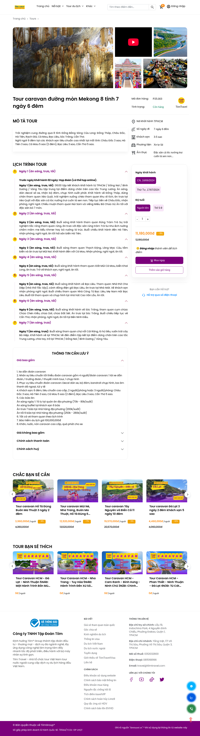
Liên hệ (88, 662)
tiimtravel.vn (136, 727)
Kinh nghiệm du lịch (95, 634)
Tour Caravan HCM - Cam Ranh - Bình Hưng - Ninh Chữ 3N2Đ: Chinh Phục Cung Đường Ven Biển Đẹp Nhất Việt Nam (122, 586)
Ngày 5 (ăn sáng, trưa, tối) (35, 275)
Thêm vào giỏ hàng (159, 270)
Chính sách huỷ (28, 449)
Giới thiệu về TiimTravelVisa (99, 657)
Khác (89, 6)
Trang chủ (43, 6)
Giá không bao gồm (31, 432)
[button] (63, 6)
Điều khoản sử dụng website (100, 675)
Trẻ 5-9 (158, 208)
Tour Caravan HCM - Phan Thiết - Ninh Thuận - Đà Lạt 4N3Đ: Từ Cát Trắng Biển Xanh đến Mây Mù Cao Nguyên (166, 586)
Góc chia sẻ (90, 629)
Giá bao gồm (26, 360)
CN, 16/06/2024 (146, 180)
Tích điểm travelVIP (95, 694)
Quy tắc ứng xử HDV (95, 703)
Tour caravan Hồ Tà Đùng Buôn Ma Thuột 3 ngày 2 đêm (33, 510)
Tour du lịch (73, 6)
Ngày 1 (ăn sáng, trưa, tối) (35, 171)
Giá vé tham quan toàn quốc (99, 625)
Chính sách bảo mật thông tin (100, 680)
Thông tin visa (92, 639)
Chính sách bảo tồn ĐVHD (98, 708)
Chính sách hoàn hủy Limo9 (99, 699)
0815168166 (150, 660)
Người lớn (143, 208)
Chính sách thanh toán (33, 441)
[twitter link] (162, 681)
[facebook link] (131, 681)
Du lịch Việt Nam (93, 643)
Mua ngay (159, 260)
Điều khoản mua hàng (96, 685)
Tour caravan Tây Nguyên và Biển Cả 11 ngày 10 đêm (120, 510)
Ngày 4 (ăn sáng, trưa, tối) (35, 257)
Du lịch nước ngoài (94, 648)
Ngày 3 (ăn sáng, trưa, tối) (35, 239)
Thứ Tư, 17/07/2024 (148, 189)
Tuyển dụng (90, 653)
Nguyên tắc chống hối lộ (97, 689)
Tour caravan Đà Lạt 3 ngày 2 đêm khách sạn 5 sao (166, 510)
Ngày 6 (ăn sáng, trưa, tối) (35, 301)
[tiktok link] (152, 681)
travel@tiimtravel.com (151, 666)
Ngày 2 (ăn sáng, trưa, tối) (35, 213)
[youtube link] (141, 681)
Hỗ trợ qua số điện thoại (162, 295)
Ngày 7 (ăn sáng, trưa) (32, 322)
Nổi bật (56, 6)
